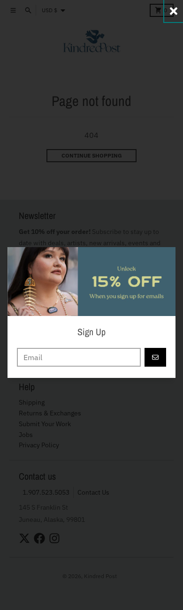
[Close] (173, 11)
